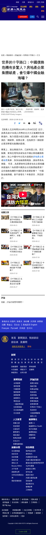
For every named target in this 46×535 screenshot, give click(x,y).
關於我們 (15, 499)
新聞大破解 (34, 398)
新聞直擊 (17, 395)
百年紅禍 (29, 472)
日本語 (22, 328)
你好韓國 (15, 457)
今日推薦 (14, 369)
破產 (5, 160)
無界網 (4, 516)
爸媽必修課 (17, 438)
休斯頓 (40, 321)
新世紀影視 (14, 516)
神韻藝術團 (16, 510)
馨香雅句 (16, 432)
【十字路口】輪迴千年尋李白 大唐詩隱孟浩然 (16, 219)
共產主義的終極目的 (33, 460)
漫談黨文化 (30, 484)
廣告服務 (24, 502)
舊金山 (9, 325)
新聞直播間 (23, 17)
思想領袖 (33, 395)
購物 (29, 346)
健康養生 (33, 419)
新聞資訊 (22, 337)
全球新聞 (17, 383)
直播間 (23, 342)
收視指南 (25, 499)
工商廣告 (29, 490)
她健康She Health (35, 426)
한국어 (29, 328)
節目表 (14, 342)
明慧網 (30, 513)
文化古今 (16, 441)
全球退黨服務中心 (18, 513)
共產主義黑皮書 (31, 478)
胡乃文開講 (33, 429)
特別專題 (30, 447)
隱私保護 (34, 499)
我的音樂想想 (16, 481)
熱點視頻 (23, 367)
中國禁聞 (17, 389)
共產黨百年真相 (31, 457)
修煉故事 (29, 487)
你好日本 (15, 454)
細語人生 (33, 416)
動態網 (38, 513)
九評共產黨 (30, 466)
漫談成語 (16, 435)
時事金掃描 (34, 389)
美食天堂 (15, 460)
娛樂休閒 (16, 447)
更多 (23, 516)
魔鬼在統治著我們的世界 (35, 463)
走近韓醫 (32, 438)
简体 (42, 2)
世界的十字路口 (29, 55)
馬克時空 (33, 410)
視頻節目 (9, 55)
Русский (14, 328)
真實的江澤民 (31, 469)
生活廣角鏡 (16, 451)
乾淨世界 (38, 510)
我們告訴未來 (31, 451)
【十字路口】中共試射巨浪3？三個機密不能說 (38, 265)
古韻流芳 (16, 429)
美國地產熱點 (18, 444)
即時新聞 (32, 367)
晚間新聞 (17, 392)
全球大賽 (23, 372)
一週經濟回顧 (18, 404)
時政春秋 (33, 392)
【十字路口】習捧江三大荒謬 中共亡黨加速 (38, 219)
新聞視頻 (18, 379)
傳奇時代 (29, 454)
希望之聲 (5, 513)
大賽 (23, 2)
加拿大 (19, 321)
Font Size (34, 122)
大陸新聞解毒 (35, 413)
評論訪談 (18, 55)
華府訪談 (17, 401)
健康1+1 (32, 423)
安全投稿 (15, 502)
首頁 (2, 55)
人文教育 (17, 419)
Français (5, 328)
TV (32, 17)
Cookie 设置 (23, 532)
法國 (4, 325)
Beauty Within (17, 466)
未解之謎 (16, 423)
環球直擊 (17, 386)
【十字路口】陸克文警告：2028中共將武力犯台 (16, 249)
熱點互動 (33, 386)
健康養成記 (33, 432)
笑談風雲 (16, 426)
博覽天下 (23, 369)
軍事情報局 (34, 401)
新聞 (13, 355)
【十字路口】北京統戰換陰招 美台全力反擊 (16, 281)
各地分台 (31, 2)
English (34, 325)
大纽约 (12, 321)
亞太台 (17, 325)
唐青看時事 (34, 404)
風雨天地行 (30, 475)
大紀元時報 (27, 510)
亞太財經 (17, 413)
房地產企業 (38, 157)
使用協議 (5, 502)
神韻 (17, 2)
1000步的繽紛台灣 (18, 476)
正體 (38, 2)
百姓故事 (29, 481)
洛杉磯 (26, 321)
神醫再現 (32, 435)
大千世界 (15, 469)
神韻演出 (14, 372)
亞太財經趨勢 (18, 410)
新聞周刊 (17, 398)
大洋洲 (33, 321)
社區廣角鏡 (18, 407)
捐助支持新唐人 (18, 346)
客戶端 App (6, 505)
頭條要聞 (14, 367)
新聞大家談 (34, 383)
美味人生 (15, 463)
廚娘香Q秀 (15, 472)
